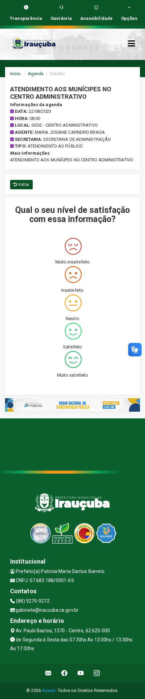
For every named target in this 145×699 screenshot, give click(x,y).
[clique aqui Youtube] (81, 673)
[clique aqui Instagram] (97, 673)
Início (15, 73)
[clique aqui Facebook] (64, 673)
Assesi (49, 690)
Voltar (23, 184)
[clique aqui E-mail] (48, 673)
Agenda (36, 73)
